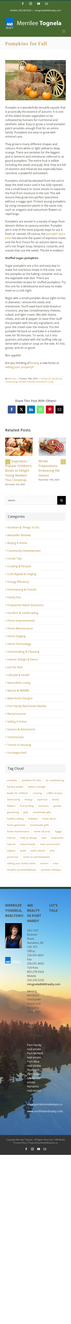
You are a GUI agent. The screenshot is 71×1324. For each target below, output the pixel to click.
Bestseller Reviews (19, 535)
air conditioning (55, 780)
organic (11, 850)
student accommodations (21, 869)
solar (56, 863)
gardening (13, 812)
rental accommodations (36, 857)
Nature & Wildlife (18, 690)
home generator (16, 825)
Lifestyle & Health (26, 381)
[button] (7, 461)
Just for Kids (15, 667)
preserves (12, 857)
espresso (42, 799)
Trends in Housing (19, 745)
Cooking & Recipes (19, 566)
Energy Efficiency (18, 582)
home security (42, 831)
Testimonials (15, 737)
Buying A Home (17, 543)
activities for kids (31, 780)
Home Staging (16, 636)
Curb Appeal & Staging (21, 574)
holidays (33, 818)
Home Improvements (21, 620)
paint (23, 850)
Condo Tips (14, 558)
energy (29, 799)
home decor (49, 818)
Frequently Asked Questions (25, 605)
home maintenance (18, 831)
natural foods (28, 844)
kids (44, 837)
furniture (43, 805)
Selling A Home (17, 721)
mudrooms (57, 837)
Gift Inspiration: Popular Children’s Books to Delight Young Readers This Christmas (18, 470)
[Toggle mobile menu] (64, 31)
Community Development (24, 551)
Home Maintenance (20, 628)
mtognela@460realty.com (48, 10)
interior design (28, 837)
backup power (15, 786)
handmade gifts (42, 812)
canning (37, 793)
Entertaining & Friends (21, 589)
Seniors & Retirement (21, 729)
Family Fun (46, 378)
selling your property (18, 367)
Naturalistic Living (44, 381)
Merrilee (12, 378)
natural (11, 844)
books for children (17, 793)
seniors (44, 863)
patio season (38, 850)
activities (12, 780)
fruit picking (27, 805)
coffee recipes (54, 793)
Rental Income (16, 714)
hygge (58, 831)
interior (11, 837)
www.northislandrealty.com (45, 1111)
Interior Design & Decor (22, 659)
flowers (11, 805)
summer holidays (51, 869)
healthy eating (15, 818)
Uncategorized (16, 753)
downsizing (13, 799)
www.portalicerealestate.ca (44, 1104)
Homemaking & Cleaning (23, 652)
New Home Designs (20, 698)
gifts (25, 812)
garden (57, 805)
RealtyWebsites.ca (49, 1142)
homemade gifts (39, 825)
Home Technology (19, 644)
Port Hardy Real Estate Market (26, 706)
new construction (50, 844)
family (55, 799)
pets (52, 850)
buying (34, 363)
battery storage (36, 786)
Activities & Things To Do (23, 527)
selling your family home (21, 863)
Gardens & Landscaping (22, 613)
